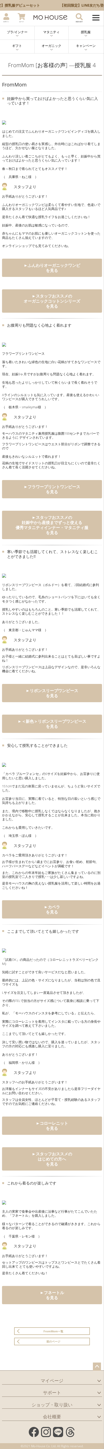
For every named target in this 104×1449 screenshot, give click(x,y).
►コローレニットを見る (52, 1125)
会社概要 (52, 1416)
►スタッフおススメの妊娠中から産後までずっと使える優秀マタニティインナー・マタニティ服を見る (52, 525)
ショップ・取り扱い (52, 1405)
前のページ (53, 1341)
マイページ (52, 1380)
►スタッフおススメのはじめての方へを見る (52, 1159)
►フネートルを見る (52, 1295)
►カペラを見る (52, 909)
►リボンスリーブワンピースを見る (52, 693)
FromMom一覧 (53, 1331)
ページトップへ (97, 1367)
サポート (52, 1392)
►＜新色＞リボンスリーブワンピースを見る (52, 723)
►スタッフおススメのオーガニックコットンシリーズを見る (52, 301)
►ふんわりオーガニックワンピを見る (52, 267)
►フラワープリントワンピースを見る (52, 489)
